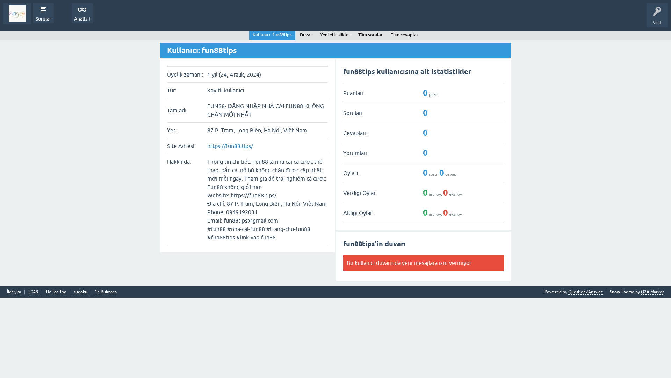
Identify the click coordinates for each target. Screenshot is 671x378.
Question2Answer (585, 291)
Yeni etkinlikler (335, 34)
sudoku (80, 292)
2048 (33, 292)
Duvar (306, 34)
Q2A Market (652, 291)
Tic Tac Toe (55, 292)
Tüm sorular (370, 34)
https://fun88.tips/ (230, 146)
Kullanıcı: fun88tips (272, 34)
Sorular (43, 19)
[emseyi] (17, 14)
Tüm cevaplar (404, 34)
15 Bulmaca (106, 292)
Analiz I (82, 19)
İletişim (14, 292)
